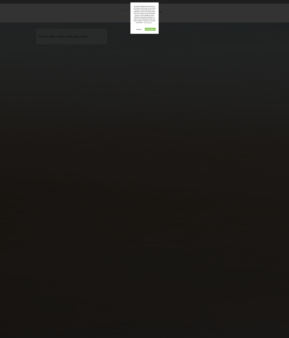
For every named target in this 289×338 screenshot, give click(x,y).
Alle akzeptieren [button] (150, 29)
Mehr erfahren (148, 22)
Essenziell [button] (138, 29)
